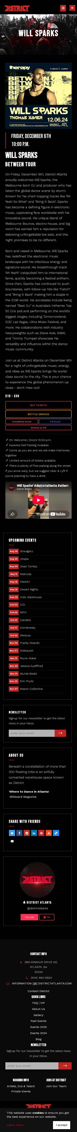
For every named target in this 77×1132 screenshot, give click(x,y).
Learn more (15, 1125)
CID (22, 604)
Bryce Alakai (28, 658)
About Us (38, 1009)
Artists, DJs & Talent (21, 1086)
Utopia (24, 559)
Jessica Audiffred (31, 666)
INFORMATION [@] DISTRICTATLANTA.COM (42, 983)
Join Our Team (56, 1086)
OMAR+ (25, 581)
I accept (61, 1125)
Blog (39, 1039)
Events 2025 (38, 1027)
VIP (42, 1003)
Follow (29, 917)
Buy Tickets (38, 405)
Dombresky (27, 627)
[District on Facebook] (37, 879)
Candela (25, 620)
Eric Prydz (26, 681)
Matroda (25, 574)
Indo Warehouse (31, 597)
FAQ (35, 1003)
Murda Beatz (28, 673)
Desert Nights (29, 589)
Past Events (38, 1021)
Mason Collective (31, 688)
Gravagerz (26, 551)
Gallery (38, 1015)
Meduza (25, 635)
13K (48, 917)
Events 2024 (38, 1033)
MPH (23, 612)
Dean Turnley (28, 566)
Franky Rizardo (30, 643)
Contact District (38, 991)
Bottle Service (38, 414)
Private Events (21, 1091)
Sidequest (26, 650)
